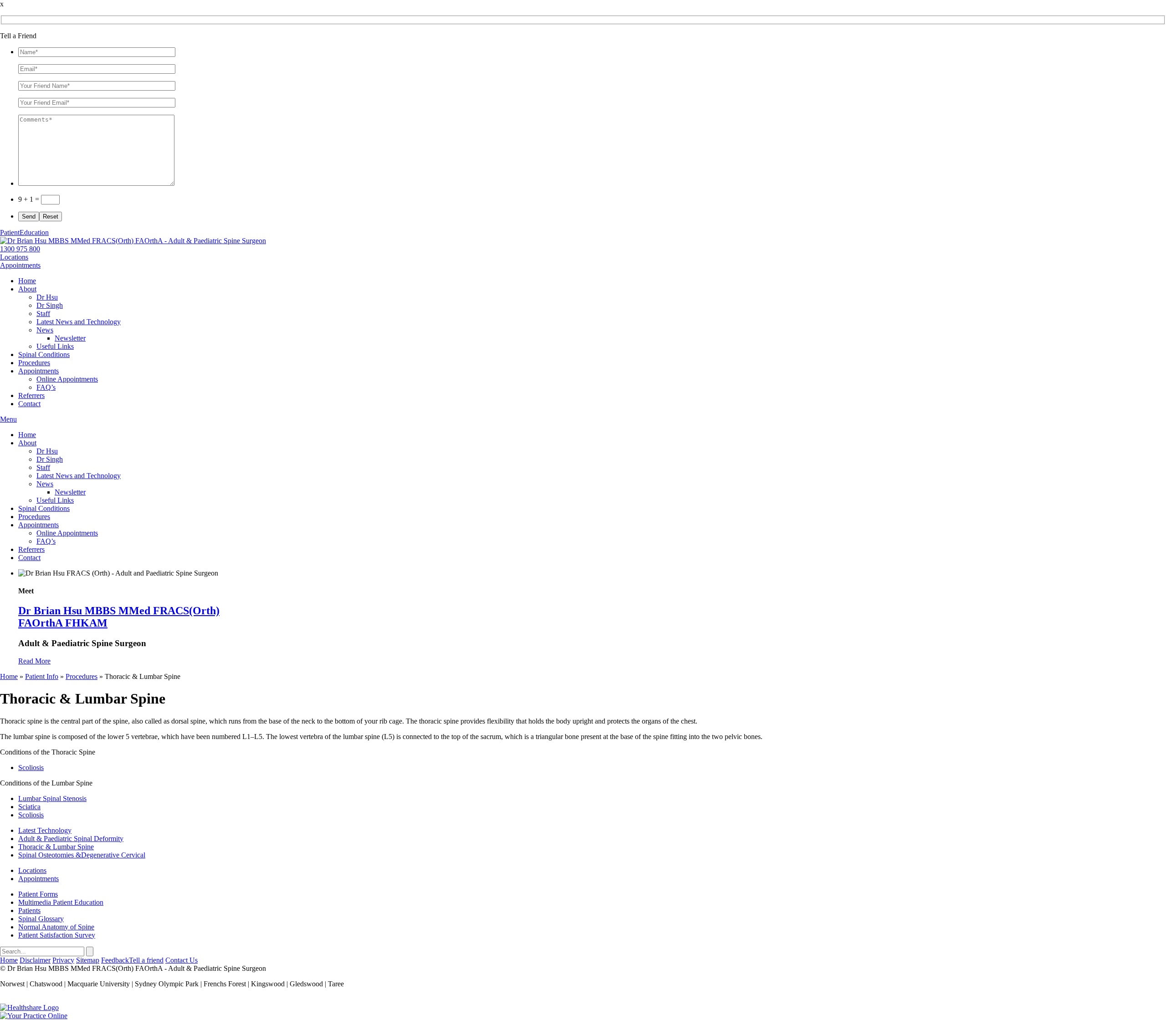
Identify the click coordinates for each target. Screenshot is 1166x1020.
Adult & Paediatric (70, 838)
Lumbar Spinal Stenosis (52, 798)
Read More (34, 661)
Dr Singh (49, 305)
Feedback (115, 960)
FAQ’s (46, 387)
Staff (43, 313)
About (27, 289)
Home (27, 281)
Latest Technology (45, 830)
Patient (24, 232)
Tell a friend (146, 960)
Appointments (20, 265)
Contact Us (181, 960)
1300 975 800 (20, 249)
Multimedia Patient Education (60, 902)
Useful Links (55, 346)
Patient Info (41, 676)
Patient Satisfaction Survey (56, 935)
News (44, 330)
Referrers (31, 395)
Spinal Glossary (41, 919)
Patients (29, 910)
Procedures (34, 363)
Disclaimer (35, 960)
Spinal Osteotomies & (81, 855)
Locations (14, 257)
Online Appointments (67, 379)
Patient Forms (38, 894)
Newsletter (70, 338)
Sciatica (29, 807)
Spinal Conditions (44, 354)
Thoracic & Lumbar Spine (56, 847)
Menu (8, 419)
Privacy (63, 960)
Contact (29, 404)
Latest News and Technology (78, 322)
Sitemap (87, 960)
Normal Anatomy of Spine (56, 927)
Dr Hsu (47, 297)
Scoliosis (31, 767)
